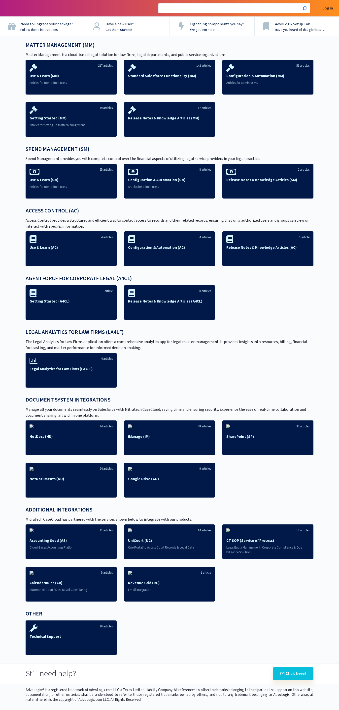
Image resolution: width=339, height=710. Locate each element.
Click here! (296, 673)
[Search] (304, 8)
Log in (327, 8)
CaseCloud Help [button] (18, 2)
